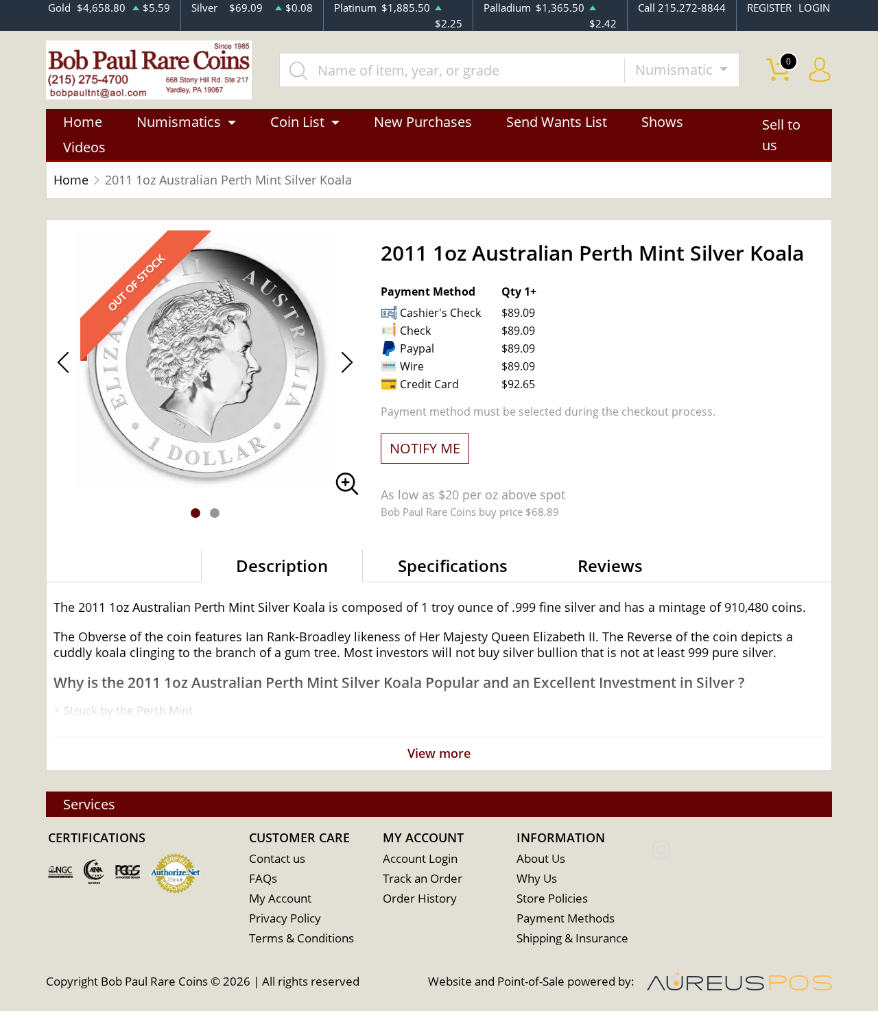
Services (89, 804)
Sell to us (781, 134)
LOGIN (814, 7)
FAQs (263, 878)
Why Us (537, 878)
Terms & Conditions (301, 938)
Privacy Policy (285, 918)
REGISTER (769, 7)
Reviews (610, 565)
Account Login (420, 858)
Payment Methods (566, 918)
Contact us (277, 858)
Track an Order (422, 878)
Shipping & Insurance (572, 938)
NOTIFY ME (425, 448)
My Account (280, 898)
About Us (541, 858)
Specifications (453, 565)
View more (439, 753)
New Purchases (423, 121)
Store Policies (552, 898)
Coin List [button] (297, 121)
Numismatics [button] (179, 121)
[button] (195, 513)
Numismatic (675, 69)
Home (82, 121)
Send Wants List (556, 121)
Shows (662, 121)
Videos (84, 147)
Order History (420, 898)
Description (282, 565)
